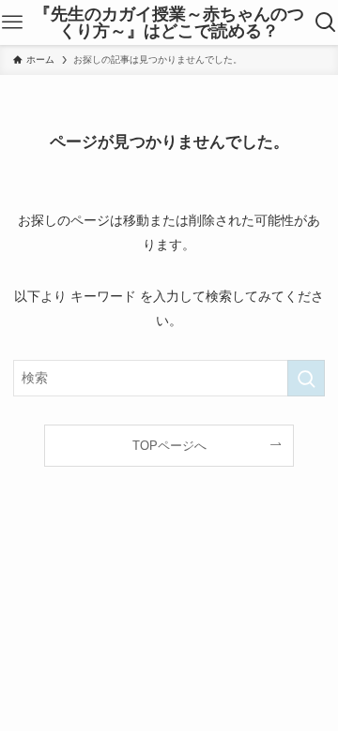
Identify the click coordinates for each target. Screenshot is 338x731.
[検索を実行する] (306, 378)
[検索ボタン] (325, 22)
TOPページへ (169, 446)
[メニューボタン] (12, 22)
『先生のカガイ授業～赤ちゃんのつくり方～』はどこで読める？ (169, 22)
